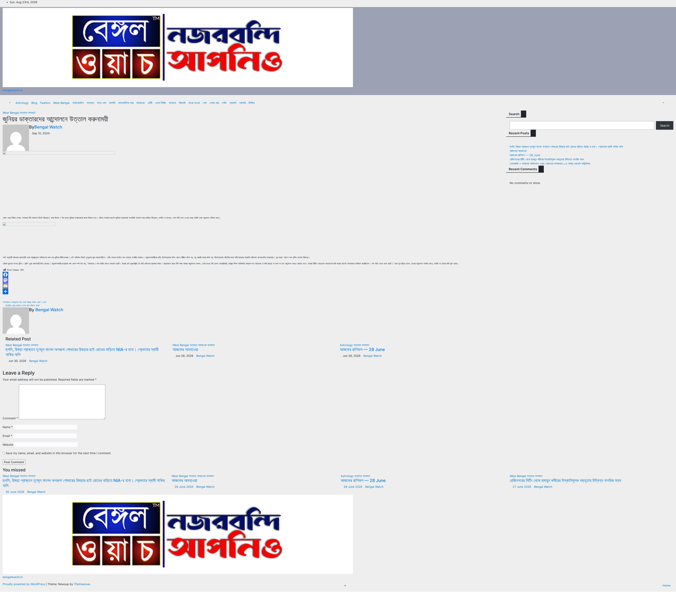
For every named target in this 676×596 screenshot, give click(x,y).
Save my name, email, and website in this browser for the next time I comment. (58, 453)
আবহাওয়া (140, 103)
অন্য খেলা (101, 103)
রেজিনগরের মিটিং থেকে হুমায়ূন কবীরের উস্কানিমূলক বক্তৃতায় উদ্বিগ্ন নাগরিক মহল (547, 159)
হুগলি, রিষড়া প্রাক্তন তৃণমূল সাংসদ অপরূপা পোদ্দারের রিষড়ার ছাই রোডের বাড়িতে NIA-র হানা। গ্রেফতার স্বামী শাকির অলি (81, 352)
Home (667, 585)
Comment (10, 418)
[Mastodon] (253, 280)
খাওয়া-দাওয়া (194, 103)
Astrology (22, 103)
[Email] (253, 286)
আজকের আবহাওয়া (185, 349)
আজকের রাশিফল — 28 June (362, 349)
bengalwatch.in (13, 90)
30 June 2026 (15, 492)
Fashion (45, 103)
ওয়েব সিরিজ (160, 103)
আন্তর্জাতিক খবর (125, 103)
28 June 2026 (184, 486)
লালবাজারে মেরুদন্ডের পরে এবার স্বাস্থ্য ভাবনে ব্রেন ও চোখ (25, 302)
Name (8, 427)
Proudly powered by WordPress (24, 584)
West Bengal (61, 103)
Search (514, 114)
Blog (34, 103)
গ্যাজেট (232, 103)
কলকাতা (172, 103)
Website (8, 444)
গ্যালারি (242, 103)
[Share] (253, 291)
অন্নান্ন (90, 103)
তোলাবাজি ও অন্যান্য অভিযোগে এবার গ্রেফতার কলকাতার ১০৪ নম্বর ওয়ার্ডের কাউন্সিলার (550, 163)
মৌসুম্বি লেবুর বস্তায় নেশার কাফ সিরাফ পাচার (21, 305)
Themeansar (82, 584)
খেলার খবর (214, 103)
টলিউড (252, 103)
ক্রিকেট (182, 103)
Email (7, 436)
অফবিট (112, 103)
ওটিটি (150, 103)
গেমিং (224, 103)
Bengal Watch (48, 127)
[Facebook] (253, 274)
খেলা (205, 103)
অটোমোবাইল (78, 103)
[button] (8, 103)
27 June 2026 (522, 486)
